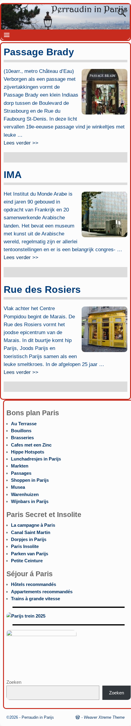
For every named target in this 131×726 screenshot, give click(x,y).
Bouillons (21, 430)
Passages (21, 473)
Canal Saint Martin (30, 532)
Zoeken (13, 682)
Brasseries (22, 437)
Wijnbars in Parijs (29, 501)
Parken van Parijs (29, 553)
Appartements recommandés (42, 591)
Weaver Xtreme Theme (104, 717)
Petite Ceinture (27, 560)
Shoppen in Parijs (30, 480)
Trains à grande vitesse (35, 598)
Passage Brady (39, 51)
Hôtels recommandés (33, 584)
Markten (19, 465)
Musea (18, 487)
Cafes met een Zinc (31, 444)
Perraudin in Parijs (38, 717)
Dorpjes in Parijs (28, 539)
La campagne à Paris (33, 525)
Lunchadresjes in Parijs (36, 458)
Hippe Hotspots (27, 451)
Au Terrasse (24, 423)
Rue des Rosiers (42, 289)
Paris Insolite (25, 546)
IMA (13, 174)
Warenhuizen (25, 494)
